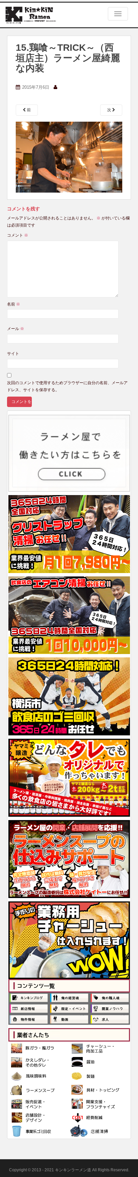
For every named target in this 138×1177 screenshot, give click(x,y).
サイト (13, 353)
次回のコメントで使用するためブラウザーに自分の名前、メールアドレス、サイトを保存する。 (67, 386)
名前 (13, 304)
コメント (17, 235)
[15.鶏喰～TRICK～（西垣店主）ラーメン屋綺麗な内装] (69, 157)
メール (15, 328)
